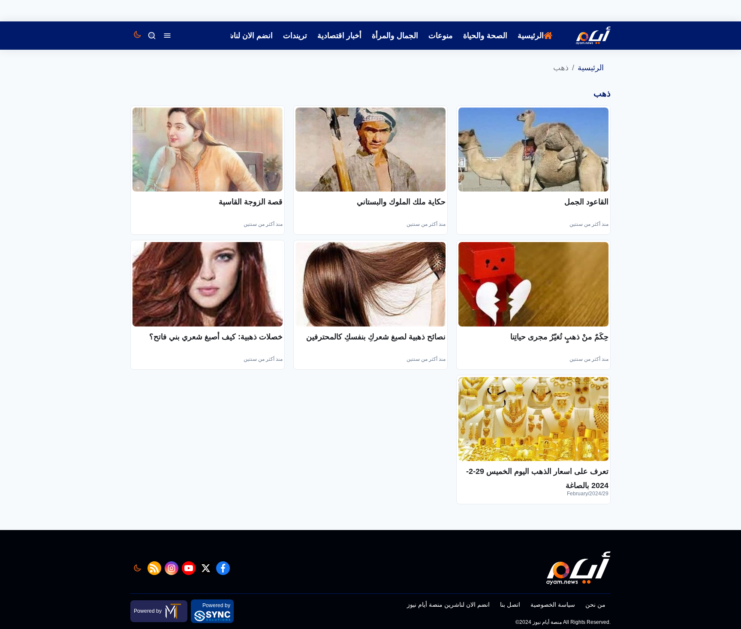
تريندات (295, 35)
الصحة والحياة (485, 35)
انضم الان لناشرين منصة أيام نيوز (448, 604)
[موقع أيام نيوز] (584, 35)
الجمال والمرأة (395, 35)
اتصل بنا (510, 604)
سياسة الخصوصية (552, 604)
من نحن (595, 604)
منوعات (440, 35)
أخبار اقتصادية (339, 35)
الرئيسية (531, 35)
